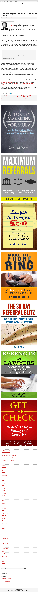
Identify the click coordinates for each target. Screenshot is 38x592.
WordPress (26, 590)
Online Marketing (23, 95)
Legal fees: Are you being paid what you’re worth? (9, 455)
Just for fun (3, 505)
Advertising (3, 465)
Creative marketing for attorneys (6, 452)
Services (15, 1)
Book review (8, 95)
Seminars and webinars (5, 543)
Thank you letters (4, 556)
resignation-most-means (4, 97)
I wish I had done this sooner (6, 453)
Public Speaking (4, 531)
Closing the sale (4, 480)
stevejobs (31, 98)
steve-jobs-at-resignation (7, 98)
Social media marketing (5, 548)
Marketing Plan (4, 515)
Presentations (3, 526)
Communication (4, 483)
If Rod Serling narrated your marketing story (8, 460)
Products (11, 1)
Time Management (4, 558)
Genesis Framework (20, 590)
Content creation (4, 485)
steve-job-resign (23, 97)
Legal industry (4, 508)
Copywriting (11, 95)
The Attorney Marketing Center (19, 4)
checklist (13, 96)
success (3, 551)
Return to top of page (19, 589)
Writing (6, 96)
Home (2, 1)
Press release (3, 528)
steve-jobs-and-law (28, 97)
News (2, 520)
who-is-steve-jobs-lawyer (9, 99)
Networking (3, 518)
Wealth (3, 561)
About (8, 1)
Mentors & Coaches (4, 516)
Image (3, 500)
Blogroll (3, 470)
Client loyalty (4, 477)
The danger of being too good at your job (7, 457)
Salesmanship (4, 541)
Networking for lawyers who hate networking (8, 458)
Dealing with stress (4, 490)
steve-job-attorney (18, 97)
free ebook (15, 83)
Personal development (5, 525)
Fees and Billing (4, 493)
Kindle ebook (6, 46)
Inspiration (3, 503)
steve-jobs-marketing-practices (25, 98)
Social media (28, 95)
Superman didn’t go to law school (6, 450)
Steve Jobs (10, 97)
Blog (5, 1)
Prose (15, 590)
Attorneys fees (4, 467)
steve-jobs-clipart (13, 98)
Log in (29, 590)
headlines (18, 96)
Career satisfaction (4, 475)
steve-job (13, 97)
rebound (12, 25)
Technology (3, 553)
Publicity (3, 533)
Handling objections (4, 498)
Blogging (3, 468)
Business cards (4, 473)
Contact (19, 1)
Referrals (3, 536)
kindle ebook (25, 96)
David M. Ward (10, 17)
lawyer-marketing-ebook (30, 96)
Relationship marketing (5, 538)
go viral (16, 96)
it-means (22, 96)
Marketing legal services (17, 95)
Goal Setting (3, 495)
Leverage (3, 510)
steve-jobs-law (19, 98)
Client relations (4, 478)
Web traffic (3, 563)
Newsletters (3, 521)
